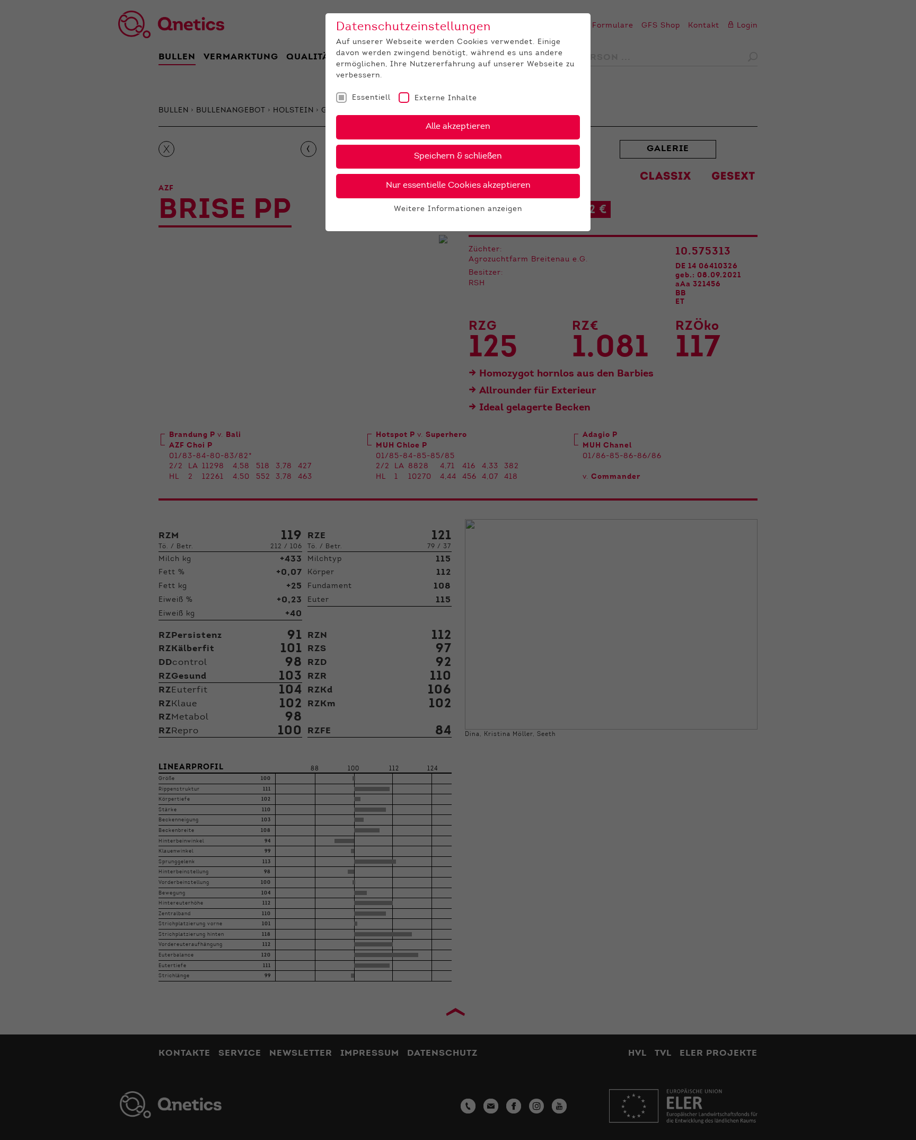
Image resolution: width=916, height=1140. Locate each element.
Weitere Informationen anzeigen (458, 209)
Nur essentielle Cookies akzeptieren (458, 185)
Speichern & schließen (458, 156)
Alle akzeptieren (458, 126)
